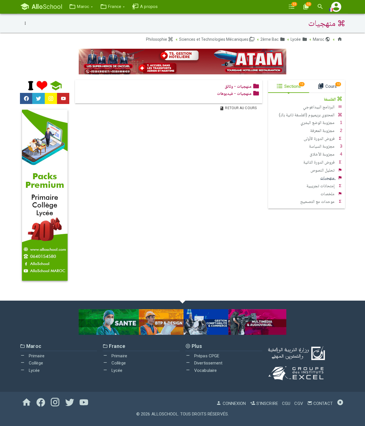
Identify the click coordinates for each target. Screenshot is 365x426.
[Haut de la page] (340, 403)
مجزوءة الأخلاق (323, 154)
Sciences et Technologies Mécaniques (214, 39)
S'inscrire (266, 403)
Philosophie (157, 39)
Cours (332, 86)
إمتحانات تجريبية (321, 185)
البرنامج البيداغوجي (319, 106)
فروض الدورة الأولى (320, 138)
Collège (35, 363)
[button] (80, 6)
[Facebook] (26, 98)
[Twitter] (38, 98)
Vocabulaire (205, 370)
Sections (293, 86)
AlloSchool (164, 414)
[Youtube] (63, 98)
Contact (322, 403)
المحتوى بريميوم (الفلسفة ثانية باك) (307, 114)
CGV (298, 403)
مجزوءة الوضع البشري (318, 122)
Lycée (296, 39)
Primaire (36, 355)
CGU (286, 403)
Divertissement (208, 363)
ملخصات (328, 193)
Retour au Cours (240, 108)
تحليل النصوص (323, 170)
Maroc (319, 39)
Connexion (234, 403)
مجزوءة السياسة (322, 146)
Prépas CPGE (206, 355)
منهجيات (328, 177)
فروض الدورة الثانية (319, 162)
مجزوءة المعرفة (323, 130)
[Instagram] (51, 98)
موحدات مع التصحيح (318, 201)
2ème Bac (270, 39)
